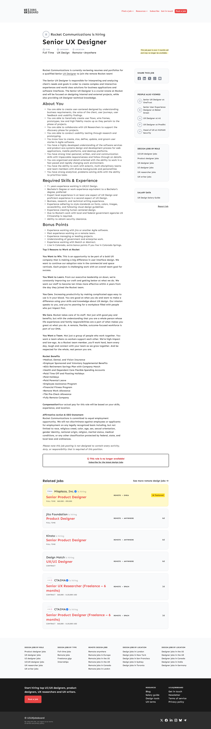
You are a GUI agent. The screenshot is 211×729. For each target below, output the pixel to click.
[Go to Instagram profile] (175, 720)
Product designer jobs (148, 158)
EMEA (126, 495)
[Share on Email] (160, 78)
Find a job (127, 11)
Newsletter (174, 695)
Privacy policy (176, 701)
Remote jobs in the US (99, 658)
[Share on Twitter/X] (149, 78)
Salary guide (152, 695)
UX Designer (69, 73)
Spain (126, 587)
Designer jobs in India (172, 662)
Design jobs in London (133, 651)
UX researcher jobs (147, 172)
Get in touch (167, 11)
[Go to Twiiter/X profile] (161, 720)
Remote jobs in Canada (99, 665)
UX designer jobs (146, 163)
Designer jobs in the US (173, 651)
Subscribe (154, 11)
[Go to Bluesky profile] (180, 720)
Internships (63, 662)
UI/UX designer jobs (147, 154)
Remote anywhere (97, 651)
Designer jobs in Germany (174, 665)
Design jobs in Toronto (134, 665)
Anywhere (90, 52)
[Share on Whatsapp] (154, 78)
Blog (148, 691)
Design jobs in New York (134, 655)
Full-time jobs (64, 651)
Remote (77, 52)
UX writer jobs (144, 177)
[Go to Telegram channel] (185, 720)
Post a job (181, 11)
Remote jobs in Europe (99, 655)
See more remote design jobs (149, 480)
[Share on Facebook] (139, 78)
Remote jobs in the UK (99, 662)
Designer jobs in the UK (173, 655)
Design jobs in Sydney (133, 662)
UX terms (151, 701)
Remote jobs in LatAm (99, 669)
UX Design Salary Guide (149, 198)
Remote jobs (64, 655)
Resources (141, 11)
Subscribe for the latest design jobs (106, 462)
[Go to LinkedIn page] (171, 720)
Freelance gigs (65, 658)
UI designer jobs (145, 167)
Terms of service (177, 698)
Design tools (152, 698)
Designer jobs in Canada (173, 658)
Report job (163, 206)
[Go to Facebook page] (166, 720)
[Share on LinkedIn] (144, 78)
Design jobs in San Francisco (136, 658)
